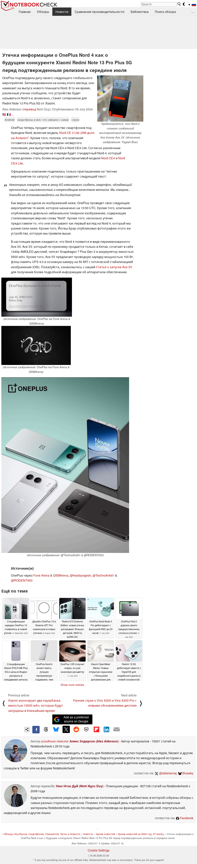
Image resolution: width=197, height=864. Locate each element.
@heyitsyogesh (80, 575)
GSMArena (60, 575)
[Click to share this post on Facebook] (36, 729)
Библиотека (140, 11)
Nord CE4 (108, 158)
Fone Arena (41, 575)
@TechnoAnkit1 (103, 575)
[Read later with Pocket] (86, 729)
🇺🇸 (4, 114)
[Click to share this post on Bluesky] (56, 729)
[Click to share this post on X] (66, 729)
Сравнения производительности (99, 11)
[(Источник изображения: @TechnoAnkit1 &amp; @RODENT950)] (65, 465)
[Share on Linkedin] (106, 729)
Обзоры (43, 11)
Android (9, 120)
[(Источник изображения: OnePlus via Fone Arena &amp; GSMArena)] (36, 297)
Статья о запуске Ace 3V (114, 267)
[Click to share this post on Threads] (46, 729)
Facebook (186, 818)
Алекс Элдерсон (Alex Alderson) (94, 741)
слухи (75, 120)
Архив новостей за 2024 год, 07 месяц (141, 834)
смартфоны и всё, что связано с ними (43, 120)
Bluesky (187, 773)
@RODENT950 (22, 580)
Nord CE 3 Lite (69, 132)
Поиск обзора (165, 11)
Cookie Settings (98, 850)
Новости (61, 11)
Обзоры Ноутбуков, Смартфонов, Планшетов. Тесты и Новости (42, 834)
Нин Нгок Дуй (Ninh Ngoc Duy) (79, 786)
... (192, 11)
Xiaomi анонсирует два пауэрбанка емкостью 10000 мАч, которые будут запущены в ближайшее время (35, 705)
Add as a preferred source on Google (76, 719)
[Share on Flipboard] (96, 729)
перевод (29, 109)
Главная (25, 11)
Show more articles (72, 685)
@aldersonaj (167, 773)
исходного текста (54, 741)
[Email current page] (116, 729)
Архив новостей (105, 834)
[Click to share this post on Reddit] (76, 729)
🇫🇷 (9, 114)
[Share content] (27, 729)
